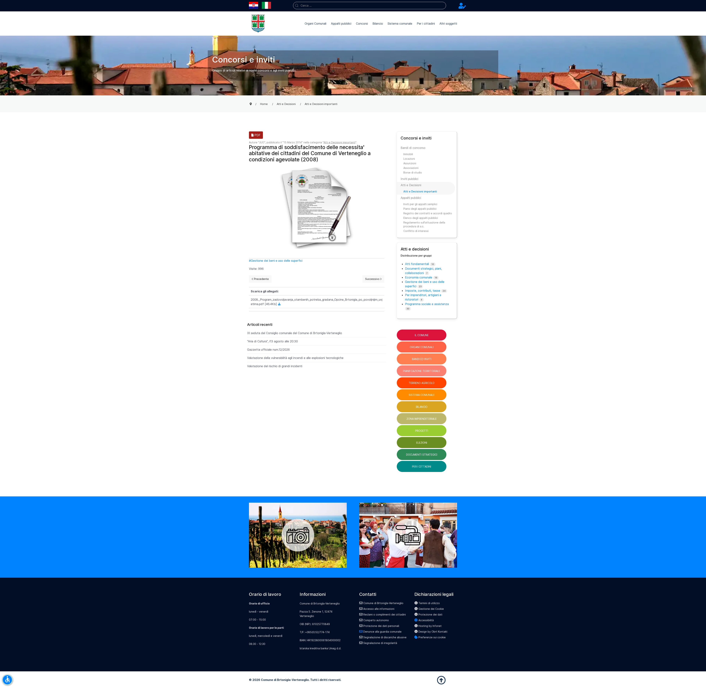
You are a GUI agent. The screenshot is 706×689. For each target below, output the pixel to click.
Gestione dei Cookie (431, 608)
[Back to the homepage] (258, 23)
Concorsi (362, 23)
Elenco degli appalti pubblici (420, 217)
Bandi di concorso (413, 148)
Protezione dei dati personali (381, 625)
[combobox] (369, 5)
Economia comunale (418, 277)
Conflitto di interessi (416, 230)
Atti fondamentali (417, 264)
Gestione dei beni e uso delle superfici (276, 260)
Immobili (408, 154)
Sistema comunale (400, 23)
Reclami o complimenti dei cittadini (384, 614)
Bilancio (377, 23)
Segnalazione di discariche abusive (385, 637)
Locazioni (409, 158)
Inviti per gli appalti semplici (420, 204)
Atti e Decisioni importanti (339, 142)
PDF (257, 135)
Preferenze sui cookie (432, 637)
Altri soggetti (448, 23)
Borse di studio (412, 172)
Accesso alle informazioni (378, 608)
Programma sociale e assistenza (427, 304)
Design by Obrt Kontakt (433, 631)
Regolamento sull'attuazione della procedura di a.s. (424, 224)
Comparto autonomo (376, 620)
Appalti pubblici (341, 23)
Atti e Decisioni (411, 185)
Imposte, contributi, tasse (422, 290)
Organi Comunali (315, 23)
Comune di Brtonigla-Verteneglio (383, 603)
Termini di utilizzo (429, 603)
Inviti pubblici (409, 179)
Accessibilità (426, 620)
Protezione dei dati (430, 614)
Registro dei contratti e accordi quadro (427, 213)
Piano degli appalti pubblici (419, 208)
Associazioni (410, 167)
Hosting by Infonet (430, 625)
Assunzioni (409, 163)
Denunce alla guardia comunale (382, 631)
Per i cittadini (426, 23)
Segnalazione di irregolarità (380, 643)
